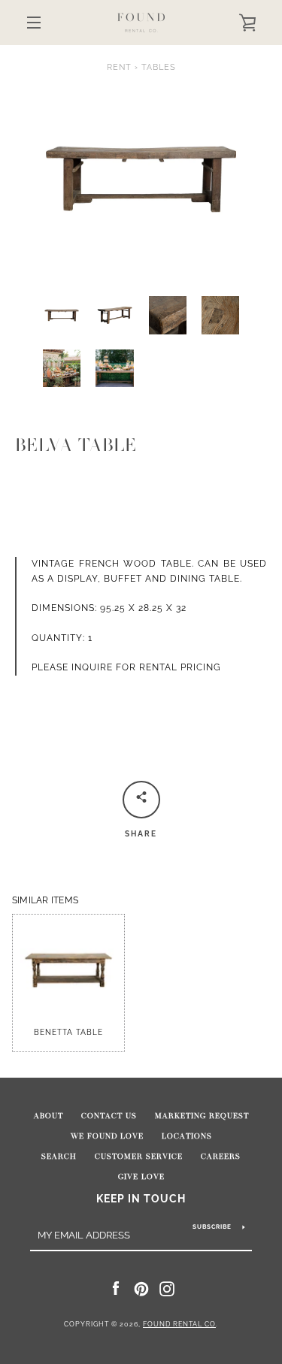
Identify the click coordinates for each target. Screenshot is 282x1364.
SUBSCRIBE (212, 1226)
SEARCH (59, 1156)
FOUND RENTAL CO (179, 1324)
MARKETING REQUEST (202, 1116)
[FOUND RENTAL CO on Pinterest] (141, 1288)
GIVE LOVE (141, 1176)
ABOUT (48, 1116)
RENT (119, 67)
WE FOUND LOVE (107, 1136)
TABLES (158, 67)
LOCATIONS (187, 1136)
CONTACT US (109, 1116)
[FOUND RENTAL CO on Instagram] (166, 1288)
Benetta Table (68, 1032)
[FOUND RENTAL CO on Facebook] (115, 1288)
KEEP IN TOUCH (141, 1198)
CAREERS (221, 1156)
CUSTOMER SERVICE (139, 1156)
